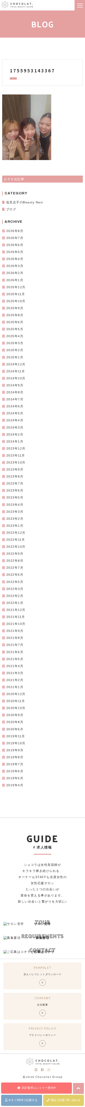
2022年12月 (16, 532)
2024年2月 (15, 434)
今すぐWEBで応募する (22, 1100)
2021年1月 (15, 687)
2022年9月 (15, 553)
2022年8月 (15, 560)
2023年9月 (15, 469)
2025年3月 (15, 343)
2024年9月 (15, 385)
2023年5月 (15, 497)
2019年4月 (15, 785)
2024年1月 (15, 441)
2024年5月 (15, 413)
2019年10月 (16, 743)
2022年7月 (15, 567)
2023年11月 (15, 455)
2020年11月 (15, 701)
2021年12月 (16, 610)
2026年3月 (15, 266)
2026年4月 (15, 259)
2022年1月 (15, 603)
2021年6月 (15, 652)
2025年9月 (15, 308)
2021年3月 (15, 673)
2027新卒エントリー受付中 (39, 1088)
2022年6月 (15, 574)
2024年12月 (16, 364)
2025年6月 (15, 322)
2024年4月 (15, 420)
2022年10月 (16, 546)
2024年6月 (15, 406)
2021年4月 (15, 666)
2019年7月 (15, 764)
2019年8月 (15, 757)
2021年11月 (15, 617)
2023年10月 (16, 462)
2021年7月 (15, 645)
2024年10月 (16, 378)
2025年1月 (15, 357)
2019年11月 (15, 736)
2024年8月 (15, 392)
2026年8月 (15, 231)
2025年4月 (15, 336)
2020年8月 (15, 722)
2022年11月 (15, 539)
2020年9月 (15, 715)
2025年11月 (15, 294)
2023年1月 (15, 525)
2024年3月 (15, 427)
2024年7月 (15, 399)
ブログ (11, 209)
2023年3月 (15, 511)
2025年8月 (15, 315)
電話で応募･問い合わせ (65, 1100)
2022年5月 (15, 582)
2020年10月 (16, 708)
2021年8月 (15, 638)
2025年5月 (15, 329)
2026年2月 (15, 273)
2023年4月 (15, 504)
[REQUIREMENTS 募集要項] (11, 938)
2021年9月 (15, 631)
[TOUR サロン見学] (13, 924)
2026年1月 (15, 280)
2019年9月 (15, 750)
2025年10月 (16, 301)
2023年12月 (16, 448)
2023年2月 (15, 518)
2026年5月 (15, 252)
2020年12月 (16, 694)
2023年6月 (15, 490)
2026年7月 (15, 238)
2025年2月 (15, 350)
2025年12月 (16, 287)
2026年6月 (15, 245)
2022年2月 (15, 596)
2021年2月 (15, 680)
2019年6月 (15, 771)
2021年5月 (15, 659)
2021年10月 (16, 624)
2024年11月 (15, 371)
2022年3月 (15, 589)
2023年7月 (15, 483)
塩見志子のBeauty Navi (24, 202)
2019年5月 (15, 778)
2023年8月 (15, 476)
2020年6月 (15, 729)
